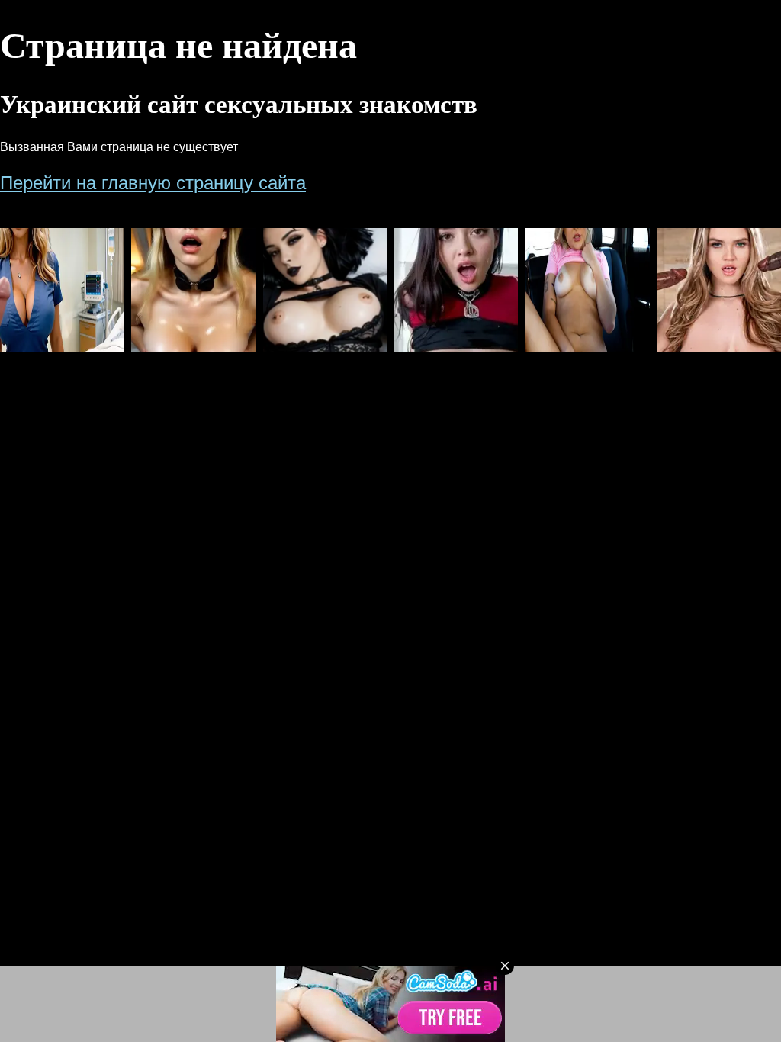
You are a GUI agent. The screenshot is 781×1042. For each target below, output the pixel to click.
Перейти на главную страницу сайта (153, 182)
